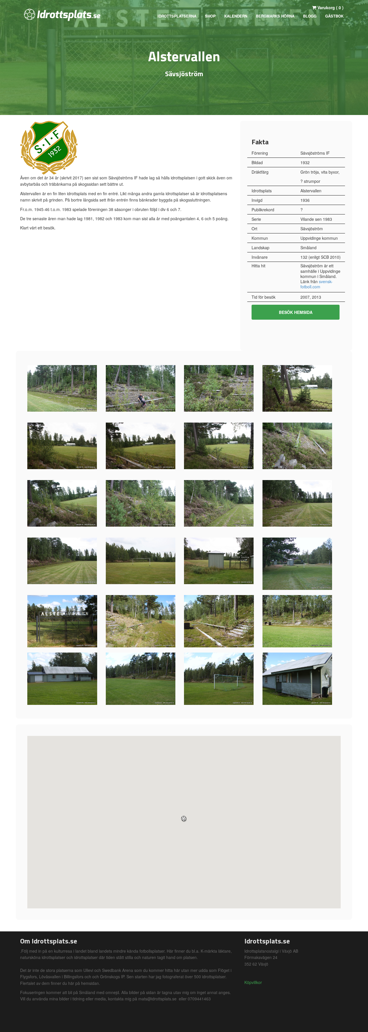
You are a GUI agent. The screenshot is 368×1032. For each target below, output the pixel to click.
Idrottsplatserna (177, 16)
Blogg (310, 16)
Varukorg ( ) (330, 7)
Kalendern (235, 16)
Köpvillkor (253, 982)
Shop (210, 16)
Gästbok (334, 16)
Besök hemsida (296, 312)
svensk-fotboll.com (316, 284)
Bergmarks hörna (275, 16)
